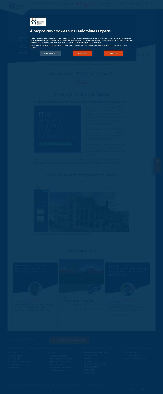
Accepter (82, 53)
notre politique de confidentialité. (87, 42)
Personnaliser (50, 53)
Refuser (113, 53)
